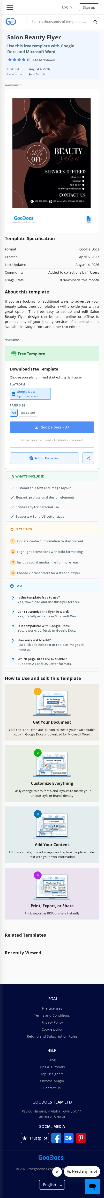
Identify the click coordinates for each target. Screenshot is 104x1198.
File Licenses (52, 1008)
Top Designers (52, 1074)
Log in (67, 7)
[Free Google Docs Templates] (11, 21)
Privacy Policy (52, 1022)
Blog (52, 1060)
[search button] (95, 22)
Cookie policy (52, 1029)
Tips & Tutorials (52, 1067)
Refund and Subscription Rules (52, 1036)
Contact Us (52, 1088)
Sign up (89, 7)
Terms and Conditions (52, 1015)
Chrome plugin (52, 1081)
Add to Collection (47, 458)
